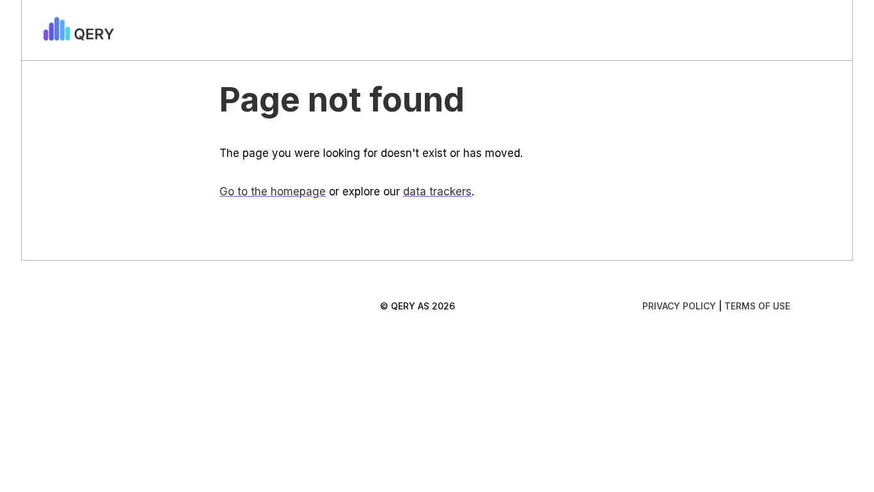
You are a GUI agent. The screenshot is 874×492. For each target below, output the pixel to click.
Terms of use (757, 305)
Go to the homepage (272, 191)
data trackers (437, 191)
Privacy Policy (679, 305)
